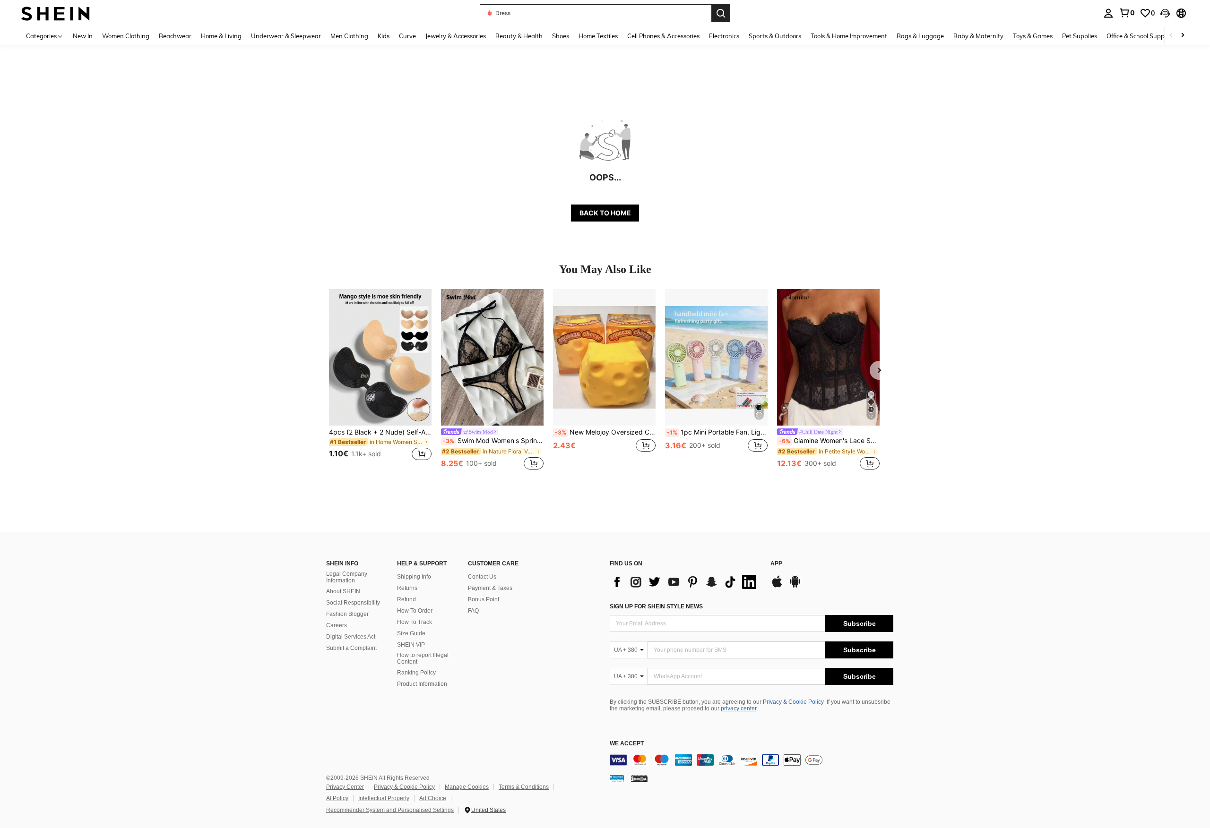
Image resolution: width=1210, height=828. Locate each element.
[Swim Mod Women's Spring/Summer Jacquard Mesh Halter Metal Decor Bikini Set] (492, 357)
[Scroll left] (1171, 35)
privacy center (738, 708)
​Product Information (422, 684)
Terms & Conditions (524, 787)
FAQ (473, 610)
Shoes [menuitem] (560, 36)
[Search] (720, 13)
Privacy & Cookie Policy (793, 702)
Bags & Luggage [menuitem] (920, 36)
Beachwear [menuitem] (175, 36)
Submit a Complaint (351, 648)
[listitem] (380, 380)
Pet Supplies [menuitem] (1079, 36)
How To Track (414, 622)
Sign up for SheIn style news (656, 606)
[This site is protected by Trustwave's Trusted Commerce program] (617, 778)
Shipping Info (414, 576)
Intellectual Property (383, 798)
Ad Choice (432, 798)
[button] (1165, 13)
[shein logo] (55, 13)
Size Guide (411, 633)
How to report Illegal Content (423, 658)
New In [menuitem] (83, 36)
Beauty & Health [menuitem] (519, 36)
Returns (407, 588)
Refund (406, 599)
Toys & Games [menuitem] (1033, 36)
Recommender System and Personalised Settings (390, 810)
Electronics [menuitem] (724, 36)
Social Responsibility (353, 602)
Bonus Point (483, 599)
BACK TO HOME (605, 213)
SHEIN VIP (411, 644)
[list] (685, 582)
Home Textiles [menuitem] (598, 36)
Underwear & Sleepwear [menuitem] (286, 36)
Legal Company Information (346, 577)
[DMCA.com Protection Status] (639, 778)
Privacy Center (345, 787)
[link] (1127, 12)
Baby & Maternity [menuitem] (978, 36)
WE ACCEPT (627, 744)
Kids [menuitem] (383, 36)
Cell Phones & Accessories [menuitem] (663, 36)
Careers (336, 625)
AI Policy (337, 798)
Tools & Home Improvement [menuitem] (849, 36)
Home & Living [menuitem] (221, 36)
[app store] (777, 586)
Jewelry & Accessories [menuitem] (455, 36)
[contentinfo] (751, 760)
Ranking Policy (416, 672)
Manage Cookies (467, 787)
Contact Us (482, 576)
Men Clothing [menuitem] (349, 36)
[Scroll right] (1182, 35)
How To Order (414, 610)
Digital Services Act (350, 636)
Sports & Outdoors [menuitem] (775, 36)
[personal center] (1108, 13)
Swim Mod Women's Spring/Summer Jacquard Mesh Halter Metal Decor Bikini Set (493, 440)
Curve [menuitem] (407, 36)
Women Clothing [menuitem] (125, 36)
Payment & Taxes (490, 588)
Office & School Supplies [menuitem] (1140, 36)
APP (776, 564)
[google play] (795, 586)
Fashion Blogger (347, 614)
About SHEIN (343, 591)
